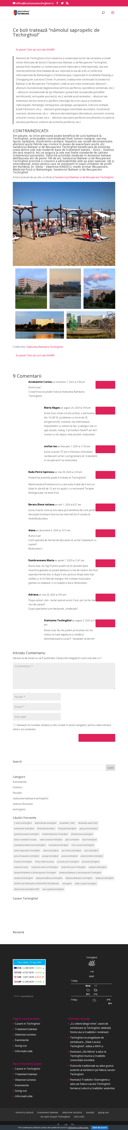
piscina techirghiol (70, 856)
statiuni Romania (23, 804)
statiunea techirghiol (104, 878)
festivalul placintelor (46, 828)
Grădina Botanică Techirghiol (55, 834)
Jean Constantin (72, 839)
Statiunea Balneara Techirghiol (45, 347)
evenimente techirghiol (24, 828)
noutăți (90, 1112)
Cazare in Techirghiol (27, 1023)
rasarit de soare (21, 867)
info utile (79, 1116)
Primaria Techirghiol (23, 861)
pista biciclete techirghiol (92, 856)
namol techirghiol (51, 850)
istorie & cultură (24, 1112)
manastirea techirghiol (58, 845)
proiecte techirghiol (90, 861)
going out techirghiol (88, 828)
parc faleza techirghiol (71, 850)
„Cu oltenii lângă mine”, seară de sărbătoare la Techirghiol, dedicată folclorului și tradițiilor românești (90, 1028)
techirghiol (19, 809)
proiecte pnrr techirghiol (68, 861)
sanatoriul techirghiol (23, 878)
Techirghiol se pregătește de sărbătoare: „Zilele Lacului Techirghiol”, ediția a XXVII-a (87, 1042)
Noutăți (17, 792)
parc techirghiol (91, 850)
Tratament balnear (26, 1029)
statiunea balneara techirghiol (30, 798)
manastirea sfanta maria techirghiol (29, 845)
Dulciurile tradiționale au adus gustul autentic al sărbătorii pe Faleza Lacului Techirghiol (92, 1070)
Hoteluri (17, 787)
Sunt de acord (99, 1127)
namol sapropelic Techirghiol (27, 850)
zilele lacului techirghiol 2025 (26, 889)
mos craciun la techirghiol (82, 845)
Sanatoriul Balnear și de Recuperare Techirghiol (80, 872)
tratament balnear (47, 1112)
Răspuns (105, 385)
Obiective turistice (25, 1034)
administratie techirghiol (45, 823)
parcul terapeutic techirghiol (26, 856)
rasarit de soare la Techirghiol (44, 867)
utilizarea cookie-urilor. (78, 1127)
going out (103, 1112)
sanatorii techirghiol (97, 867)
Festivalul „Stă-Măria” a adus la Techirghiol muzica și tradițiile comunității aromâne (88, 1056)
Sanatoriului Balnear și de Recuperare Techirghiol (84, 177)
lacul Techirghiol (89, 839)
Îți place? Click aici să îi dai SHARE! (35, 49)
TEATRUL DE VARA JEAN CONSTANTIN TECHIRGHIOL (36, 883)
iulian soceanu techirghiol (51, 839)
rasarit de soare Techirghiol (73, 867)
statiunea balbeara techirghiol (49, 878)
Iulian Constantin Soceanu (25, 839)
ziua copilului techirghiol (53, 889)
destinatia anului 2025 (88, 823)
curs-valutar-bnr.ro (27, 996)
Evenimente (20, 782)
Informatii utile (23, 1051)
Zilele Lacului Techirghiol (85, 883)
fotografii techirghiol (67, 828)
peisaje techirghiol (50, 856)
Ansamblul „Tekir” (67, 823)
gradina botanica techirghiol (26, 834)
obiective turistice (72, 1112)
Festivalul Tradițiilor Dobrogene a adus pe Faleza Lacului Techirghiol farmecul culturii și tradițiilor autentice (92, 1084)
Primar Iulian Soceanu (44, 861)
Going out (21, 1045)
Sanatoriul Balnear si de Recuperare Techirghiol (35, 872)
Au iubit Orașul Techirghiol (55, 1116)
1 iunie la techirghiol (23, 823)
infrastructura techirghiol (82, 834)
